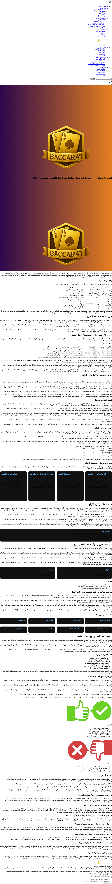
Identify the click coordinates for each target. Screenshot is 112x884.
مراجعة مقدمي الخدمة (101, 18)
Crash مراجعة (101, 36)
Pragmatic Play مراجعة (98, 23)
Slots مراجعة (101, 33)
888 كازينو (102, 13)
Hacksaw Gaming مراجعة (97, 26)
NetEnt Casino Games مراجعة (96, 24)
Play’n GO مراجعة (99, 21)
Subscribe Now (107, 883)
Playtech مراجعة (100, 19)
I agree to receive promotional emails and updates (96, 881)
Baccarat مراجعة (100, 31)
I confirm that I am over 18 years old (100, 879)
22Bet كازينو (101, 16)
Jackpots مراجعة (100, 34)
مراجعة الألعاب (104, 28)
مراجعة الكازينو (104, 8)
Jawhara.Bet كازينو (99, 9)
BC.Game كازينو (100, 11)
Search (93, 78)
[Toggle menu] (111, 84)
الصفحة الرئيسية (103, 6)
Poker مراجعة (101, 29)
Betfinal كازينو (101, 14)
